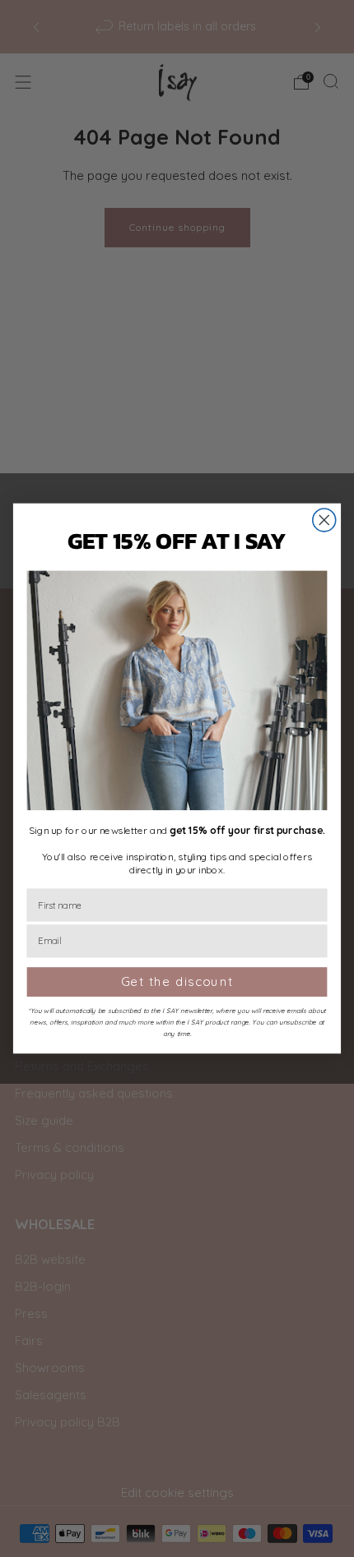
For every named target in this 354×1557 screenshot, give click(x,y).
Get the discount (177, 982)
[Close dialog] (324, 520)
